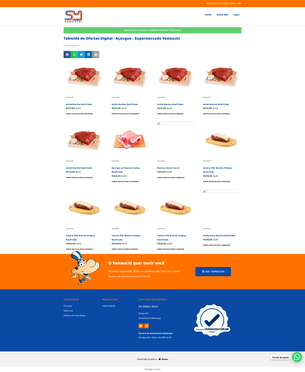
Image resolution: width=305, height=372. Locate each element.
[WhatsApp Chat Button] (297, 357)
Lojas (236, 15)
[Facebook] (141, 325)
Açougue (70, 97)
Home (208, 15)
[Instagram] (146, 325)
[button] (67, 54)
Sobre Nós (222, 15)
